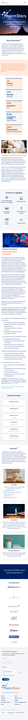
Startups (3, 698)
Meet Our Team (18, 698)
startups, (10, 45)
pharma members (13, 51)
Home (2, 696)
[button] (25, 2)
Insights (16, 700)
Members (3, 700)
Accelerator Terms (14, 383)
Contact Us (17, 704)
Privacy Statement (20, 712)
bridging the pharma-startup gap (8, 168)
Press (2, 704)
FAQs (16, 696)
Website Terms (11, 712)
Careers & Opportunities (21, 702)
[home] (5, 3)
